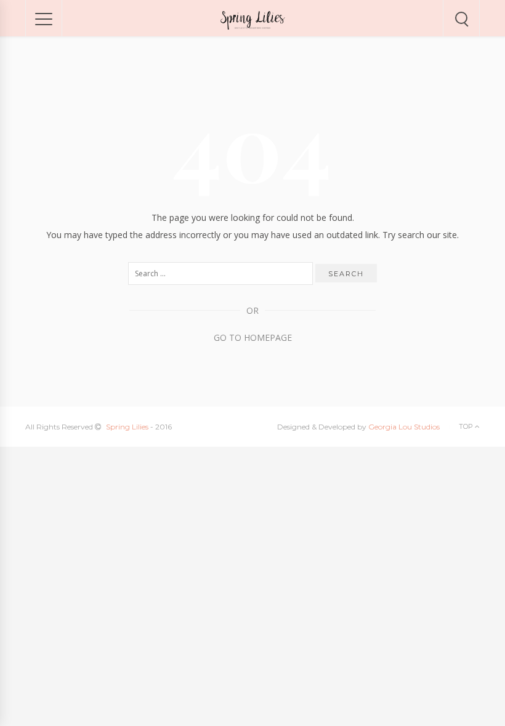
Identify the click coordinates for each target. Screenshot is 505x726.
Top (467, 426)
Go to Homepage (253, 337)
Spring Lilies (127, 426)
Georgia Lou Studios (404, 426)
